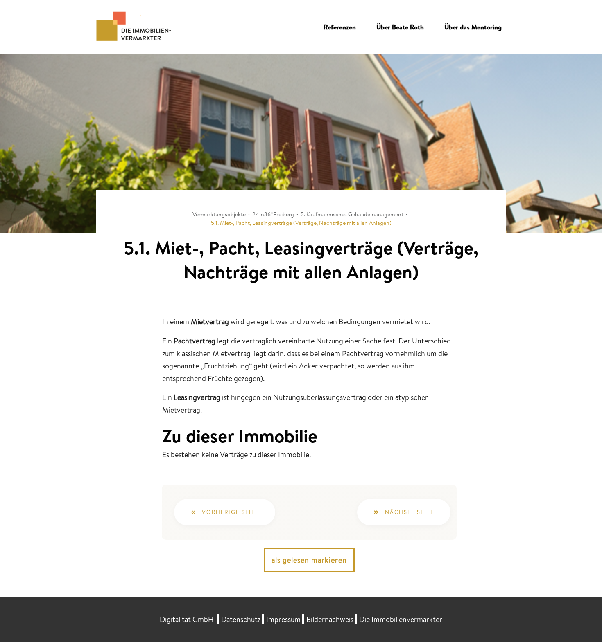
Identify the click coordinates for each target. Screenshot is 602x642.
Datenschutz (240, 619)
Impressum (283, 619)
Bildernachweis (329, 619)
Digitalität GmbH (187, 619)
